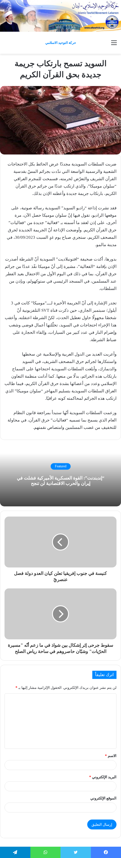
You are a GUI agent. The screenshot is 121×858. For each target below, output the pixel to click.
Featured (60, 466)
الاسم (110, 756)
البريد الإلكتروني (102, 777)
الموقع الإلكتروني (103, 798)
